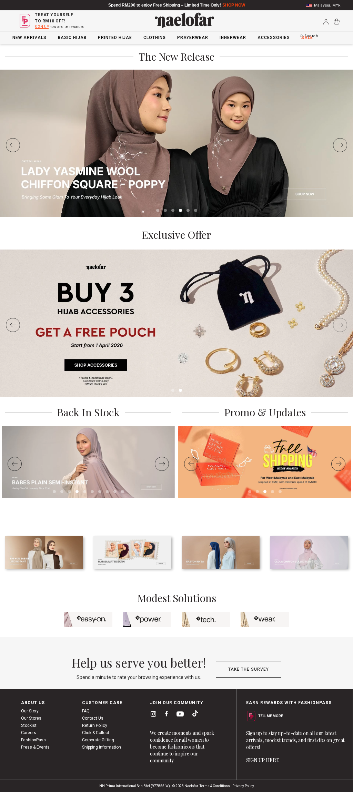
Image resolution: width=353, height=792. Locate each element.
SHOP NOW (233, 5)
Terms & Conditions (215, 786)
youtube (179, 715)
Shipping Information (101, 747)
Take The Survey (248, 669)
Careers (28, 732)
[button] (157, 210)
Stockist (29, 725)
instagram (152, 715)
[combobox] (326, 36)
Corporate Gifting (98, 740)
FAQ (86, 711)
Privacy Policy (243, 786)
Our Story (30, 711)
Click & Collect (95, 732)
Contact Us (92, 718)
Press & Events (35, 747)
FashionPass (33, 740)
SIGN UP (42, 26)
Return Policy (94, 725)
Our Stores (31, 718)
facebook (165, 715)
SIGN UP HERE (262, 760)
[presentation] (13, 145)
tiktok (193, 715)
